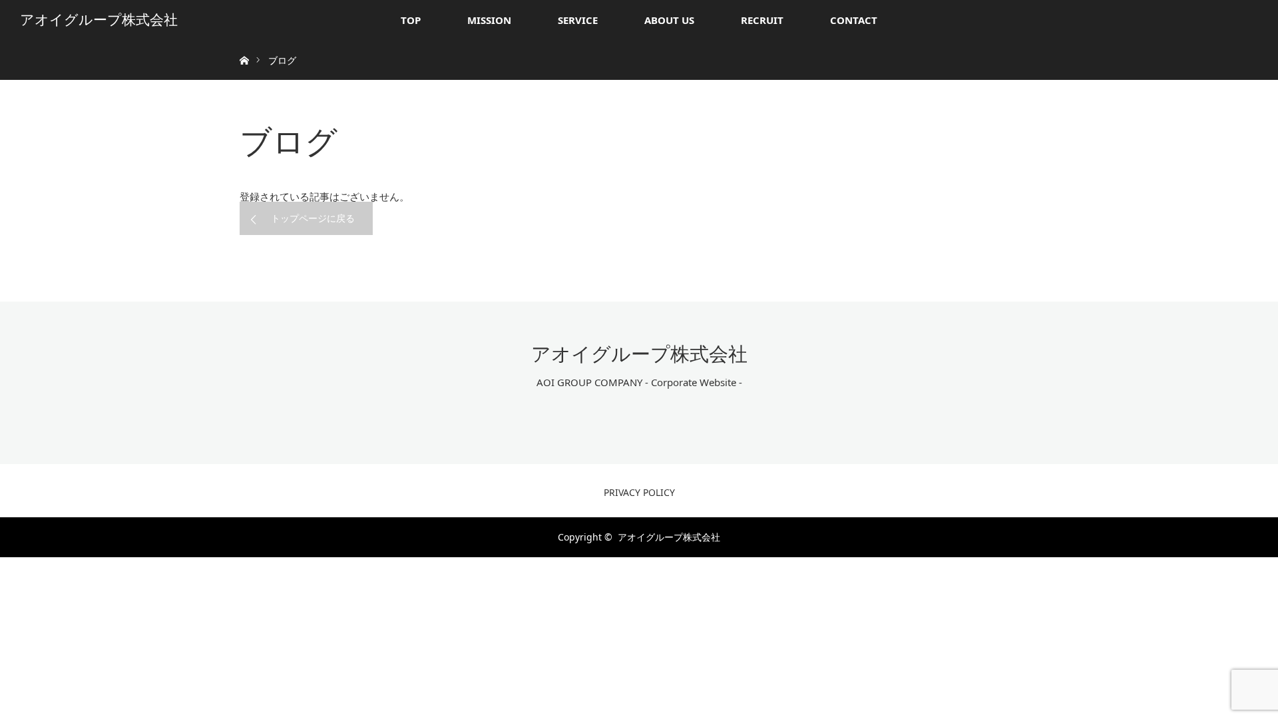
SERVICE (578, 20)
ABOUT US (669, 20)
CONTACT (853, 20)
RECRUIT (762, 20)
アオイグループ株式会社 (99, 20)
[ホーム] (244, 45)
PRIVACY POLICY (639, 492)
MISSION (489, 20)
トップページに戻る (313, 218)
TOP (411, 20)
